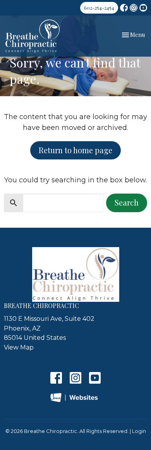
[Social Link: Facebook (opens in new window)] (124, 8)
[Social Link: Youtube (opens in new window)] (143, 8)
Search (127, 202)
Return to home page (75, 150)
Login (139, 431)
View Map (19, 347)
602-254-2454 (99, 7)
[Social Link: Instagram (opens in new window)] (133, 8)
